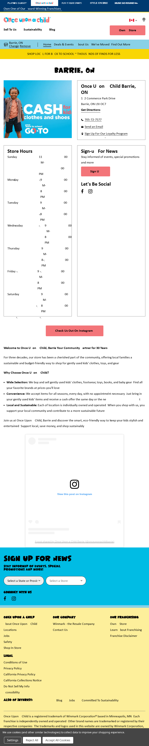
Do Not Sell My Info (17, 686)
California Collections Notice (23, 680)
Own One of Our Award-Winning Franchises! (33, 9)
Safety (8, 642)
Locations (10, 630)
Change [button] (14, 46)
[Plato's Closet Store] (17, 3)
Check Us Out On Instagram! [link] (74, 331)
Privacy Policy (13, 668)
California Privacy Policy (19, 674)
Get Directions (90, 110)
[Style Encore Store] (99, 3)
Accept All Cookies (57, 740)
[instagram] (90, 191)
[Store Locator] (143, 21)
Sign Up (95, 171)
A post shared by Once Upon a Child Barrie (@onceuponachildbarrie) (74, 541)
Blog (59, 700)
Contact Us (60, 630)
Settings (12, 740)
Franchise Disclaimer (123, 636)
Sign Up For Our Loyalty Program (106, 134)
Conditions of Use (15, 662)
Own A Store (127, 30)
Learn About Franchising (126, 630)
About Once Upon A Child (20, 624)
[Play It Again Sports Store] (71, 3)
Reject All (32, 740)
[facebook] (82, 191)
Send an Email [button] (94, 127)
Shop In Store (12, 648)
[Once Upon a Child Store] (44, 3)
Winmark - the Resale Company (73, 624)
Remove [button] (25, 46)
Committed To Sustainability (100, 700)
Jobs (6, 636)
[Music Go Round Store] (126, 3)
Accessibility (12, 692)
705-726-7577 (93, 120)
